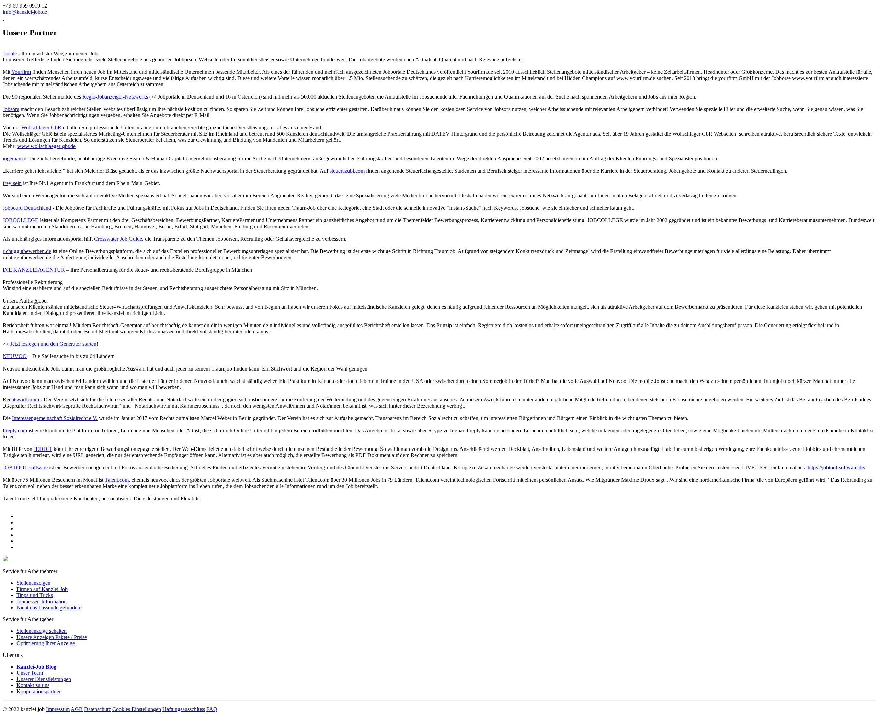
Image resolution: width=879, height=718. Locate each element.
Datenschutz (97, 709)
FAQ (211, 709)
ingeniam (13, 158)
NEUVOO (15, 356)
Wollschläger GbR (41, 127)
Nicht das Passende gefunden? (49, 608)
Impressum (58, 709)
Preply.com (15, 430)
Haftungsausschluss (183, 709)
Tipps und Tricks (34, 595)
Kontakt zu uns (32, 685)
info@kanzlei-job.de (25, 12)
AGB (77, 709)
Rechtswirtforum (21, 399)
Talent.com (117, 480)
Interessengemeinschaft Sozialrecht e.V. (55, 418)
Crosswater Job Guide (118, 239)
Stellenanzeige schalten (41, 631)
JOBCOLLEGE (20, 220)
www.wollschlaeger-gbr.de (46, 146)
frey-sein (12, 183)
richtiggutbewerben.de (27, 251)
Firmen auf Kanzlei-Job (42, 589)
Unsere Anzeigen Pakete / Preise (51, 637)
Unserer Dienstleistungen (43, 679)
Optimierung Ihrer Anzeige (45, 643)
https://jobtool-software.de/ (836, 467)
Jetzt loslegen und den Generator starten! (54, 344)
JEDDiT (43, 449)
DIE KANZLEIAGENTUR (34, 270)
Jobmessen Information (41, 601)
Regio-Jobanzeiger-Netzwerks (115, 97)
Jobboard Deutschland (27, 208)
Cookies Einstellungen (136, 709)
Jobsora (11, 109)
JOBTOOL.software (25, 467)
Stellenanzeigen (33, 583)
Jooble (10, 53)
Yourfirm (21, 72)
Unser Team (29, 673)
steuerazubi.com (347, 171)
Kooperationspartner (38, 691)
